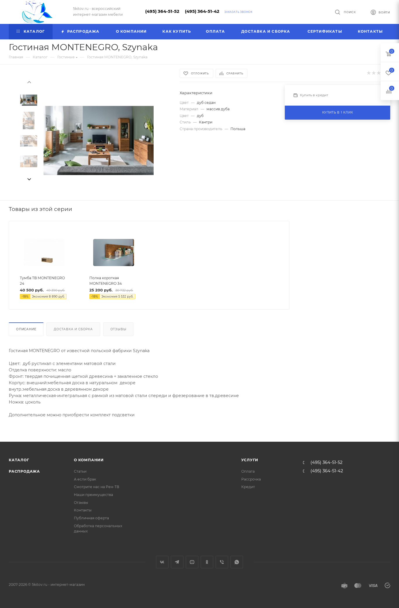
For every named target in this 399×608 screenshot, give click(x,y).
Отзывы (118, 329)
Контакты (83, 510)
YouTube (192, 562)
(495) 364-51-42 (202, 11)
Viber (222, 562)
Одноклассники (207, 562)
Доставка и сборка (73, 329)
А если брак (85, 479)
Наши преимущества (93, 494)
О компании (89, 460)
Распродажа (24, 471)
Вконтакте (162, 562)
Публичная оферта (91, 518)
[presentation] (29, 82)
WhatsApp (236, 562)
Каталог (19, 460)
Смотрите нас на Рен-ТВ (96, 487)
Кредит (248, 487)
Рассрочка (251, 479)
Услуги (250, 460)
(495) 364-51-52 (162, 11)
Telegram (177, 562)
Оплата (248, 471)
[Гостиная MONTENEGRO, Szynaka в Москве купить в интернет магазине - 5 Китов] (99, 140)
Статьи (80, 471)
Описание (26, 329)
